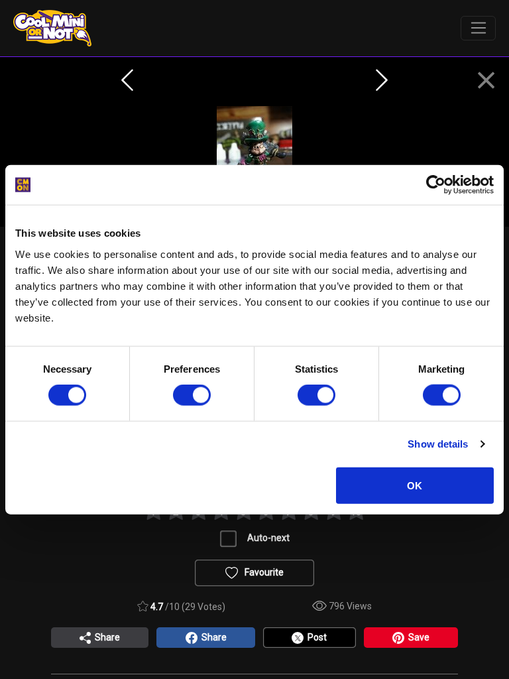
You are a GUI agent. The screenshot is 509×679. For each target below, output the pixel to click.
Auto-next (268, 537)
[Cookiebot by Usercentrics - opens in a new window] (436, 185)
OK (414, 485)
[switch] (192, 395)
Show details (438, 444)
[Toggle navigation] (478, 28)
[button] (486, 80)
